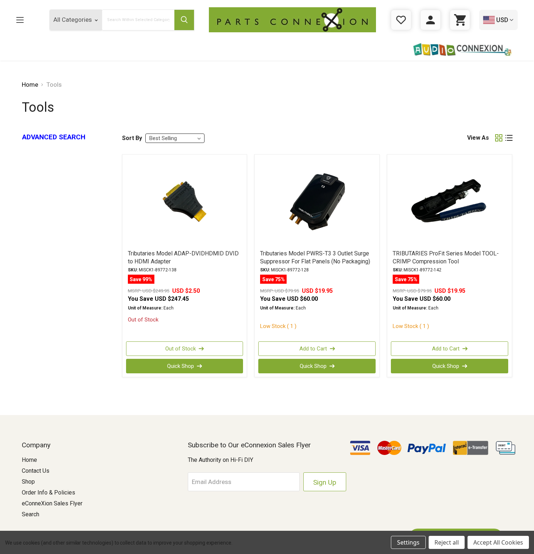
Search (30, 514)
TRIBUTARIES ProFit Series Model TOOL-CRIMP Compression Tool (446, 257)
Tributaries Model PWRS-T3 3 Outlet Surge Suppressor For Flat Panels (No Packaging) (315, 257)
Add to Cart (313, 348)
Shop (28, 481)
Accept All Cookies (498, 542)
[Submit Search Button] (184, 20)
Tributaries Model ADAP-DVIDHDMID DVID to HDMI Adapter (183, 257)
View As (478, 137)
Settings (408, 542)
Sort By (132, 138)
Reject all (446, 542)
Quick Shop (180, 366)
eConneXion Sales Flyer (52, 503)
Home (29, 459)
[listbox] (175, 138)
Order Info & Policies (48, 492)
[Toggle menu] (26, 20)
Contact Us (35, 470)
